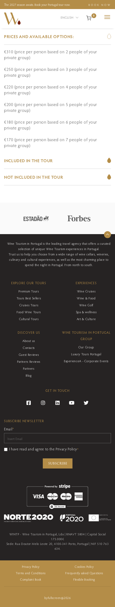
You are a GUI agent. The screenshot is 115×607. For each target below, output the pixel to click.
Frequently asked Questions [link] (84, 573)
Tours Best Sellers (29, 298)
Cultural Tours (29, 319)
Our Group (86, 347)
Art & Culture (86, 319)
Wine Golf (86, 305)
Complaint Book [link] (30, 579)
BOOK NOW (100, 5)
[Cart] (88, 17)
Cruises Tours (28, 305)
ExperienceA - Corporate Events (86, 361)
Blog (29, 375)
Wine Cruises (86, 291)
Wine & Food (86, 298)
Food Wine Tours (29, 312)
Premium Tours (28, 291)
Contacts (29, 347)
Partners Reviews (28, 361)
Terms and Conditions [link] (31, 573)
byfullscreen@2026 (57, 598)
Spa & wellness (86, 312)
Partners (28, 368)
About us (28, 341)
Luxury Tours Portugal (86, 354)
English (67, 17)
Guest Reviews (29, 354)
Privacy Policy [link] (31, 566)
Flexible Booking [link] (84, 579)
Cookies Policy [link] (84, 566)
